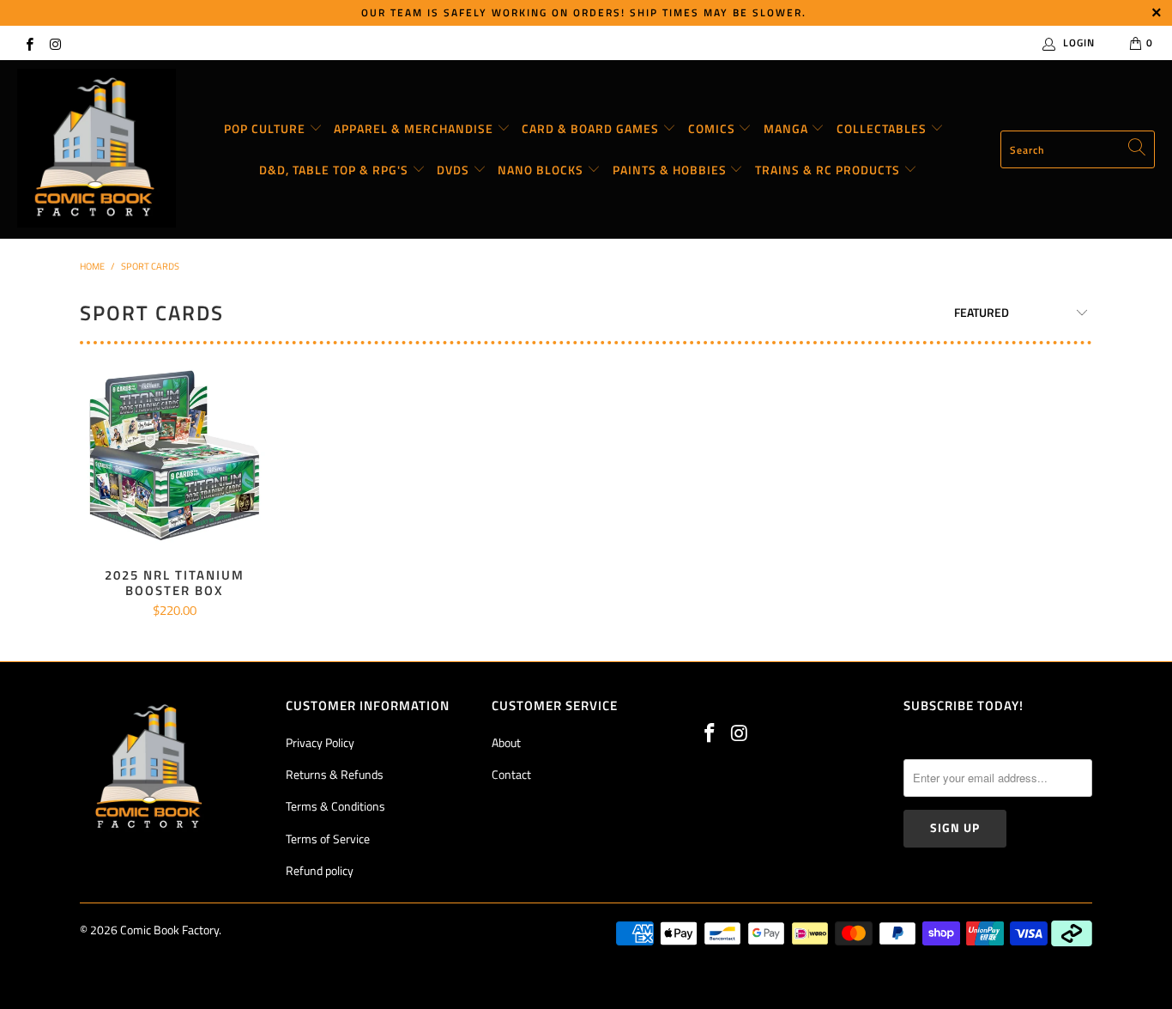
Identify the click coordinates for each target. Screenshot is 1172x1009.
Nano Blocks (542, 170)
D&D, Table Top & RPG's (335, 170)
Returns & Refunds (335, 774)
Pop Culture (266, 128)
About (506, 742)
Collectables (883, 128)
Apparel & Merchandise (415, 128)
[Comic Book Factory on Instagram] (54, 42)
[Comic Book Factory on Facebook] (28, 42)
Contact (511, 774)
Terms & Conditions (335, 806)
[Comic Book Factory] (96, 149)
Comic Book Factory (169, 930)
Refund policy (319, 870)
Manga (788, 128)
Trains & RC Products (829, 170)
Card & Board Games (592, 128)
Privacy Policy (320, 742)
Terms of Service (328, 839)
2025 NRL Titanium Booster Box (174, 456)
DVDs (455, 170)
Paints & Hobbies (671, 170)
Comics (713, 128)
